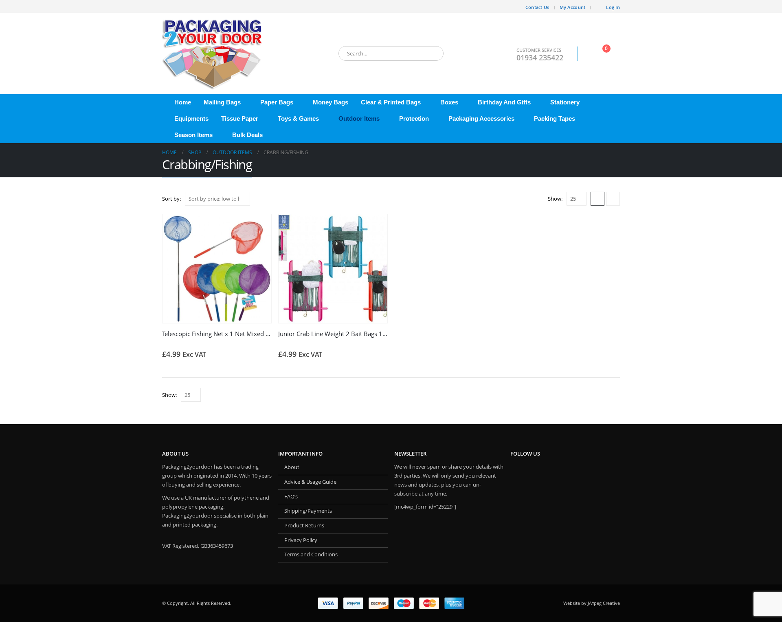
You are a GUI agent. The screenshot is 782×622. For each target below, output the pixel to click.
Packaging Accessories (481, 118)
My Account (573, 7)
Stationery (565, 102)
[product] (217, 268)
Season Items (193, 134)
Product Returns (304, 525)
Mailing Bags (222, 102)
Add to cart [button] (257, 227)
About (291, 467)
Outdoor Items (359, 118)
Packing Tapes (554, 118)
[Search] (431, 53)
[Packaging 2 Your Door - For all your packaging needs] (213, 53)
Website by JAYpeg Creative (591, 603)
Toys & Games (298, 118)
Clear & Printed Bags (391, 102)
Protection (414, 118)
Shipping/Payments (308, 510)
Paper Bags (276, 102)
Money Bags (330, 102)
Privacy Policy (300, 540)
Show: (555, 198)
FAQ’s (291, 496)
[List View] (613, 199)
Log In (613, 7)
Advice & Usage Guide (310, 481)
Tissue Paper (239, 118)
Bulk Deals (247, 134)
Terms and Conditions (311, 554)
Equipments (191, 118)
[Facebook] (168, 6)
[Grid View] (597, 199)
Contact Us (537, 7)
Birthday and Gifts (504, 102)
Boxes (449, 102)
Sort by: (171, 198)
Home (182, 102)
